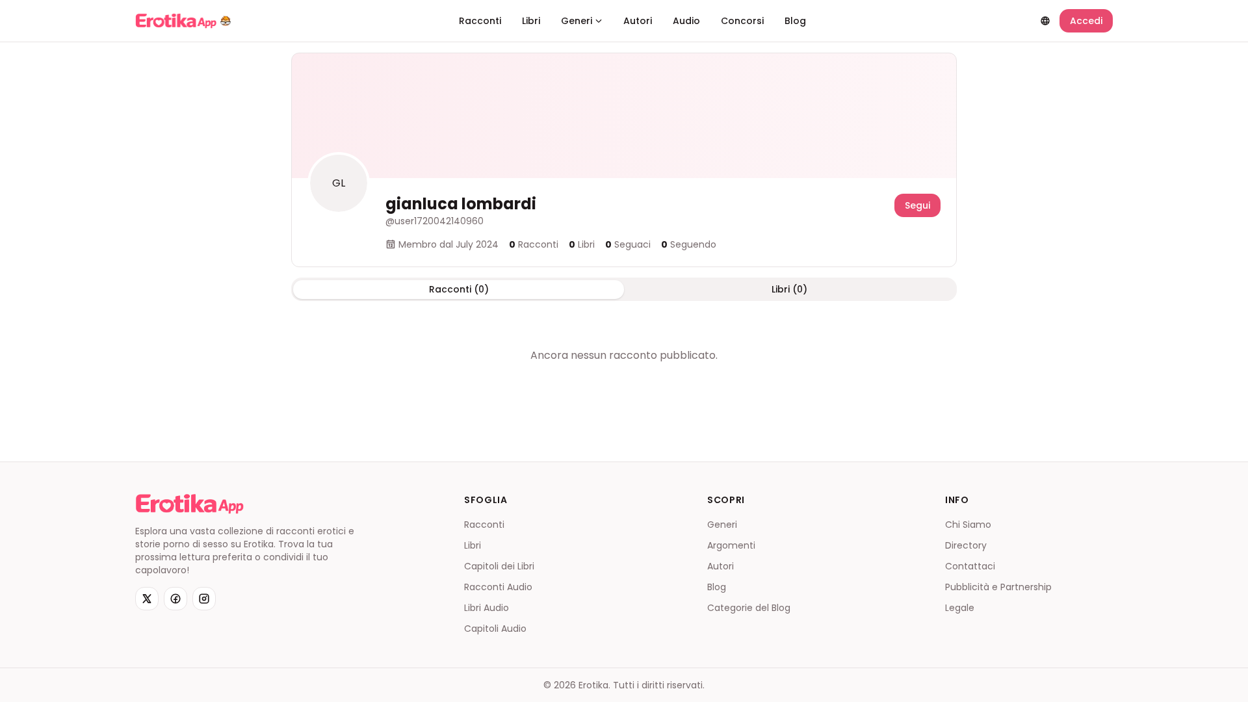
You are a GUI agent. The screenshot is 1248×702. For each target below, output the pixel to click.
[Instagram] (204, 598)
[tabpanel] (624, 356)
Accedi (1086, 20)
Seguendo (688, 244)
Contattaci (970, 566)
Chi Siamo (968, 524)
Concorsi (742, 20)
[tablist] (624, 289)
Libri (531, 20)
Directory (966, 545)
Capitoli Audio (495, 628)
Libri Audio (486, 607)
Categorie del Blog (748, 607)
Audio (686, 20)
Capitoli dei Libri (499, 566)
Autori (637, 20)
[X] (147, 598)
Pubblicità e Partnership (998, 586)
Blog (795, 20)
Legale (959, 607)
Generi (576, 20)
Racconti (480, 20)
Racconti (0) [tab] (459, 289)
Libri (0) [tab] (789, 289)
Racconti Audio (498, 586)
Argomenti (731, 545)
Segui (917, 205)
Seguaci (628, 244)
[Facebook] (175, 598)
